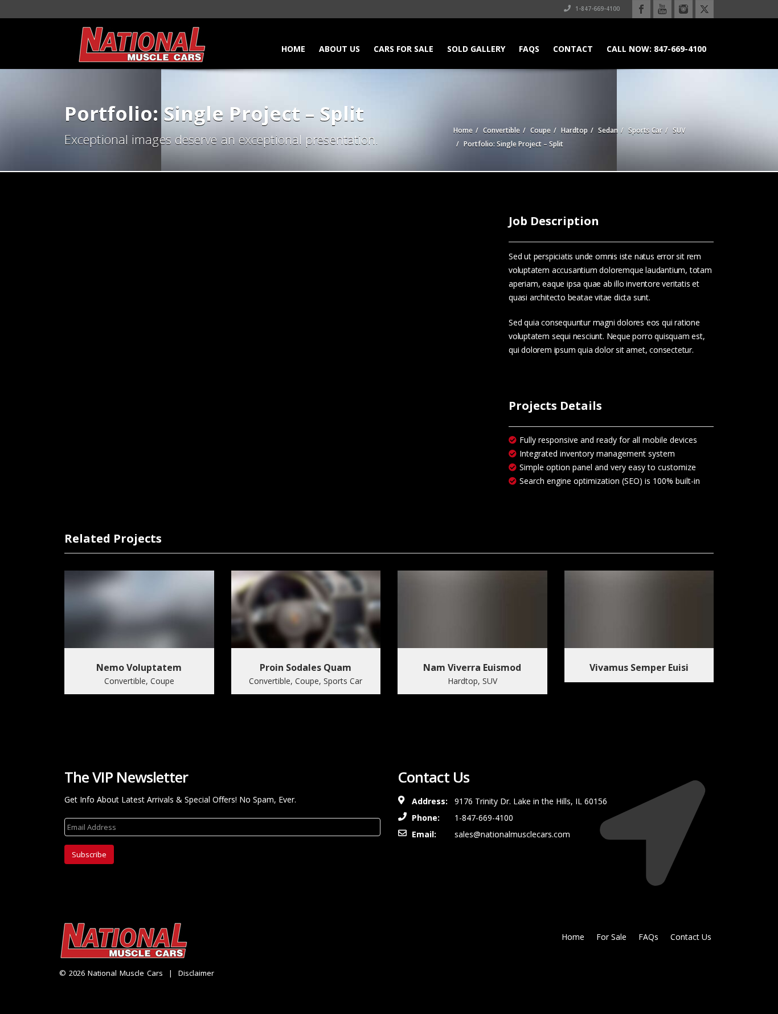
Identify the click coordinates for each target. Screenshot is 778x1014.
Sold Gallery (476, 48)
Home (293, 48)
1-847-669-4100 (597, 9)
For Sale (611, 936)
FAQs (529, 48)
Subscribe (89, 854)
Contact (573, 48)
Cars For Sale (403, 48)
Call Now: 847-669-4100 (656, 48)
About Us (339, 48)
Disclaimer (196, 973)
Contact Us (690, 936)
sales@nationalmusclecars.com (512, 834)
